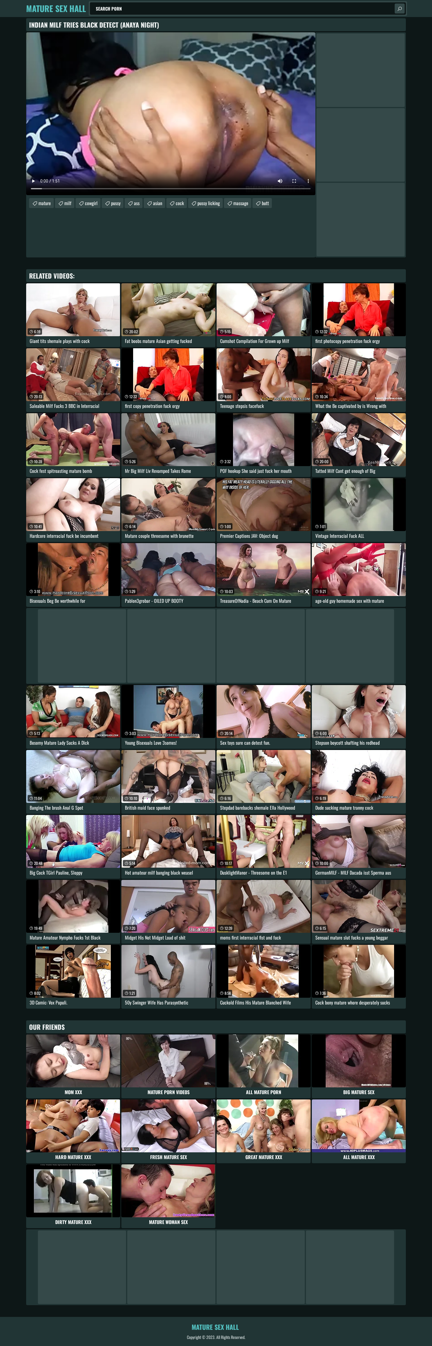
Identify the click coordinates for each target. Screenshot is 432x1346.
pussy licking (208, 203)
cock (180, 203)
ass (137, 203)
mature (44, 203)
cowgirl (91, 203)
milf (67, 203)
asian (157, 203)
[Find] (400, 9)
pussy (115, 203)
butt (265, 203)
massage (240, 203)
